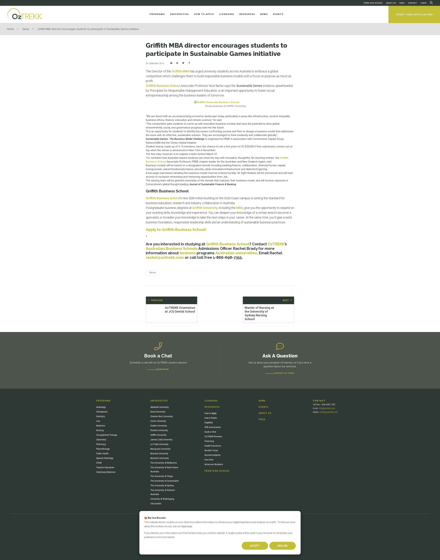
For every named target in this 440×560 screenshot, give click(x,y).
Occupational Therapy (106, 435)
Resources (212, 407)
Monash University (159, 453)
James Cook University (161, 439)
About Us (391, 3)
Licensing (211, 401)
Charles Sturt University (161, 416)
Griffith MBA (180, 71)
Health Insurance (213, 446)
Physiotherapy (103, 449)
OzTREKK (276, 244)
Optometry (101, 439)
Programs (103, 401)
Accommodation (213, 455)
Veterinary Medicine (105, 472)
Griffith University (204, 208)
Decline (283, 545)
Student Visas (211, 450)
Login (423, 3)
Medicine (100, 426)
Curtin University (158, 421)
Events (263, 407)
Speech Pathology (104, 458)
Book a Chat (210, 432)
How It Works (211, 418)
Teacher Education (105, 467)
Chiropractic (102, 412)
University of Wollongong (162, 499)
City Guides (155, 503)
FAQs (402, 3)
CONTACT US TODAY (284, 373)
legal (183, 526)
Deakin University (158, 426)
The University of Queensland (164, 481)
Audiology (101, 407)
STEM (99, 463)
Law (98, 421)
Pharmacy (101, 444)
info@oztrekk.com (327, 408)
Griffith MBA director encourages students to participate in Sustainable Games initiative (88, 29)
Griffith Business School (163, 86)
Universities (159, 401)
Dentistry (100, 416)
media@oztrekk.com (328, 412)
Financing (209, 441)
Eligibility (209, 422)
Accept (255, 545)
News (26, 29)
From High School (373, 3)
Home (10, 29)
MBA (239, 208)
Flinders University (159, 430)
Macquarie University (160, 449)
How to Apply (211, 413)
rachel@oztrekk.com (165, 257)
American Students (214, 464)
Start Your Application (414, 14)
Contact (412, 3)
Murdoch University (159, 458)
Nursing (100, 430)
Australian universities (236, 253)
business (188, 253)
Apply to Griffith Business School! (176, 229)
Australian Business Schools (172, 248)
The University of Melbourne (163, 463)
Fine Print (209, 460)
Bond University (157, 412)
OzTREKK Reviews (213, 436)
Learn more (162, 369)
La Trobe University (159, 444)
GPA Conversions (213, 427)
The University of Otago (161, 476)
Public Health (102, 453)
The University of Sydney (162, 485)
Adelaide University (159, 407)
